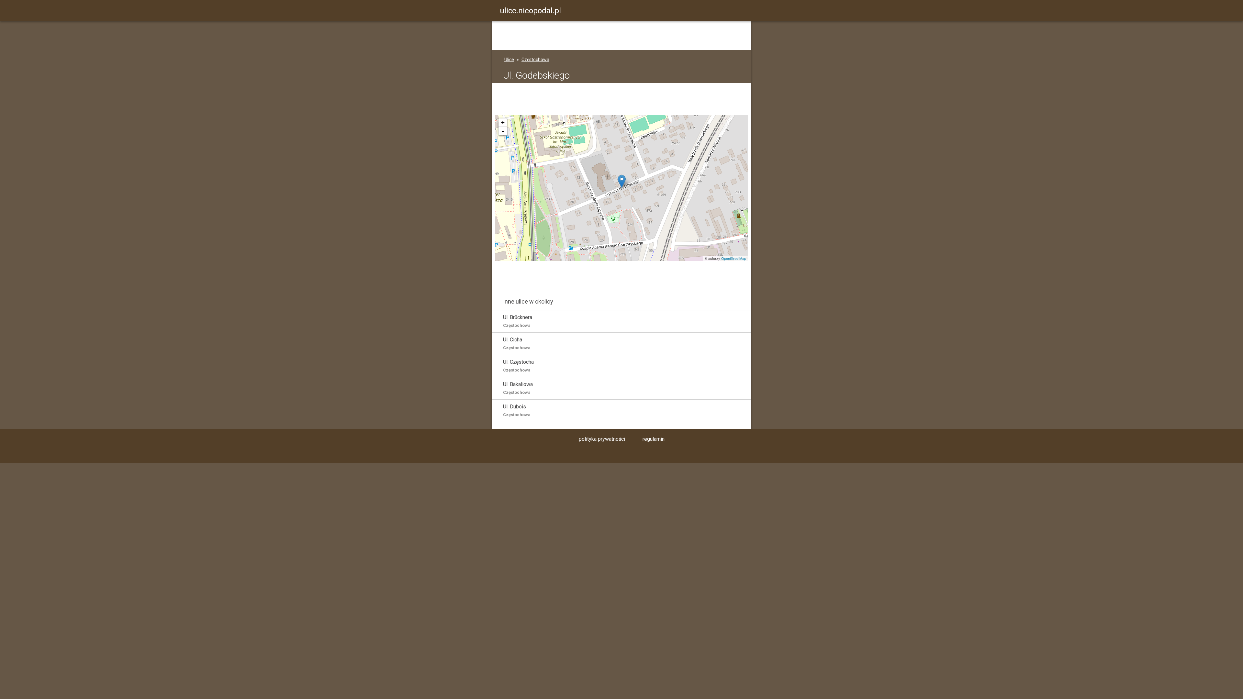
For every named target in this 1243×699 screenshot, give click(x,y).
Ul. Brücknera (517, 321)
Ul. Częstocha (518, 365)
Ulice (509, 59)
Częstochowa (535, 59)
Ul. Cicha (517, 343)
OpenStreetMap (733, 258)
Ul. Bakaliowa (518, 388)
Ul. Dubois (517, 410)
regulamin (654, 439)
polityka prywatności (602, 439)
